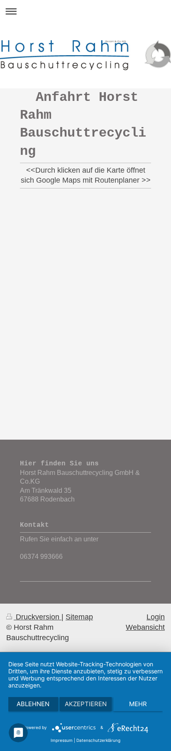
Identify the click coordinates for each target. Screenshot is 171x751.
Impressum (62, 740)
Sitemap (79, 617)
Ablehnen (33, 704)
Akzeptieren (86, 704)
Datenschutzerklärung (98, 740)
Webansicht (145, 627)
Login (156, 617)
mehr (138, 704)
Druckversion (37, 617)
